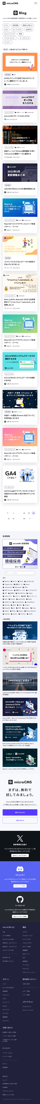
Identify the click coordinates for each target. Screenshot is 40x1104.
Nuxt (21, 581)
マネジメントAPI (27, 943)
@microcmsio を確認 (20, 916)
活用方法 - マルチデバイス (10, 946)
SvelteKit (21, 599)
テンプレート (33, 596)
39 (24, 518)
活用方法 (29, 29)
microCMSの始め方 (8, 987)
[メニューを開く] (35, 3)
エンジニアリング (9, 34)
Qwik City (8, 602)
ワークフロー (26, 965)
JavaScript (30, 581)
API (6, 593)
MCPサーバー (26, 954)
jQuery (21, 611)
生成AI (12, 593)
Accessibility (19, 602)
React (27, 584)
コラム (6, 29)
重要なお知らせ (27, 25)
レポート (17, 596)
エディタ (25, 932)
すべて (6, 25)
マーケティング (24, 38)
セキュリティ (8, 596)
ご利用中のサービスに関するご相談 (10, 1040)
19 (29, 513)
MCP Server (9, 590)
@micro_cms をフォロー (20, 855)
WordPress (21, 593)
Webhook (18, 587)
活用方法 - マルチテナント (10, 943)
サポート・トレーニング (29, 972)
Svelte (12, 599)
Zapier (15, 614)
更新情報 (15, 25)
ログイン (5, 1064)
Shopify (7, 608)
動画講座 (5, 1017)
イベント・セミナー (10, 38)
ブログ (4, 998)
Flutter (23, 614)
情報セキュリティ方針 (8, 1094)
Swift (31, 614)
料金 (4, 932)
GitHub (5, 1006)
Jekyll (7, 611)
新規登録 (5, 1067)
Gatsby (7, 614)
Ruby (14, 611)
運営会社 (5, 1076)
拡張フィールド (20, 590)
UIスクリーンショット (28, 1010)
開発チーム (19, 584)
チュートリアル (17, 29)
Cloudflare (31, 602)
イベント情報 (26, 995)
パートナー (7, 42)
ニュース (5, 1080)
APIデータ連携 (27, 946)
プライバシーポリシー (8, 1091)
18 (24, 513)
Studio (27, 605)
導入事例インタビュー (8, 961)
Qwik (30, 599)
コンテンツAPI (26, 939)
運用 (24, 596)
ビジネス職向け (7, 935)
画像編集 (25, 950)
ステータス (5, 1013)
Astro (15, 581)
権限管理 (25, 961)
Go (14, 608)
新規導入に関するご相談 (9, 1032)
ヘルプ (4, 984)
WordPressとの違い (8, 939)
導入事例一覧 (6, 957)
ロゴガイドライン (27, 1006)
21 (9, 518)
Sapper (26, 608)
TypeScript (9, 584)
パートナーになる (7, 1053)
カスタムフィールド (27, 935)
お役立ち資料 (26, 984)
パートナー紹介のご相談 (9, 1036)
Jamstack (8, 587)
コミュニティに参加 (20, 886)
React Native (31, 611)
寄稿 (20, 34)
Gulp (34, 608)
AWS (14, 605)
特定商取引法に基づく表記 (10, 1083)
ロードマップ (6, 1009)
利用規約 (5, 1087)
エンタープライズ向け (8, 950)
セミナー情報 (26, 991)
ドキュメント (6, 995)
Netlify (7, 605)
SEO (6, 599)
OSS (20, 605)
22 (13, 518)
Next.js (7, 581)
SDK (25, 587)
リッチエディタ (32, 590)
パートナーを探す (7, 1056)
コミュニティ (6, 1020)
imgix (30, 593)
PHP (19, 608)
